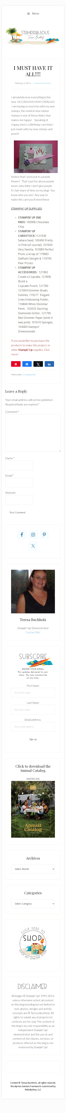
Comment (12, 411)
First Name (33, 685)
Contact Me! (33, 632)
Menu (35, 13)
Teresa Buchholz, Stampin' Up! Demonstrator (33, 35)
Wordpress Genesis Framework (26, 1086)
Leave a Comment (42, 83)
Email (9, 475)
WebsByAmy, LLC (33, 1089)
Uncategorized (29, 374)
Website (10, 492)
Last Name (33, 702)
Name (10, 458)
